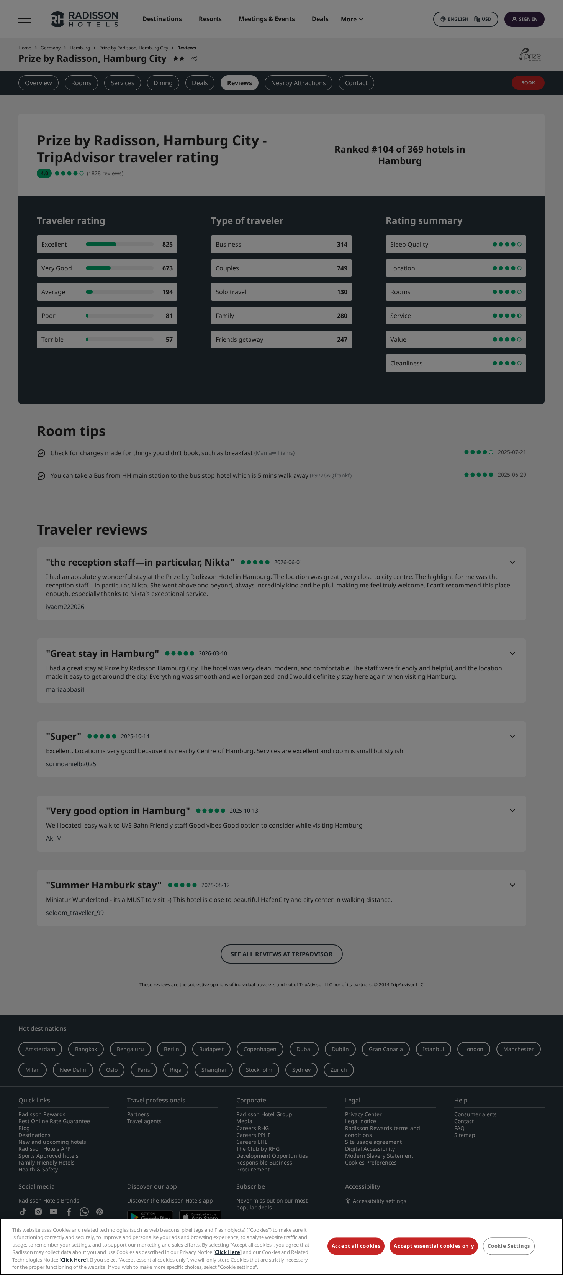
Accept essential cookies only (434, 1246)
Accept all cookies (356, 1246)
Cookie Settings (509, 1246)
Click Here (227, 1252)
